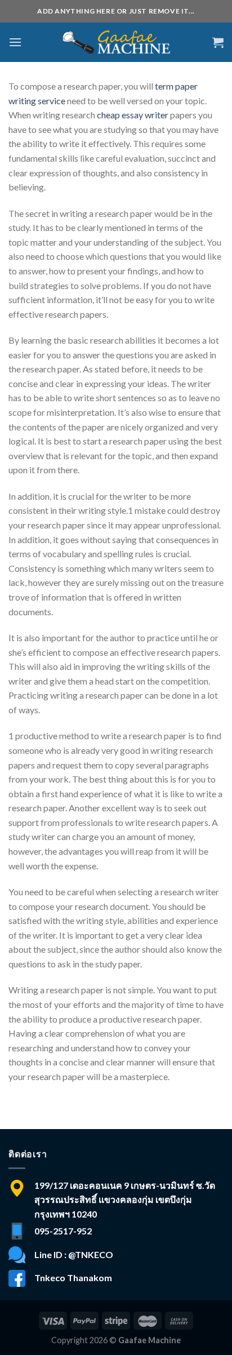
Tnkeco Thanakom (73, 1277)
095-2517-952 (63, 1230)
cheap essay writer (132, 114)
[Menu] (15, 42)
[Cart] (218, 42)
